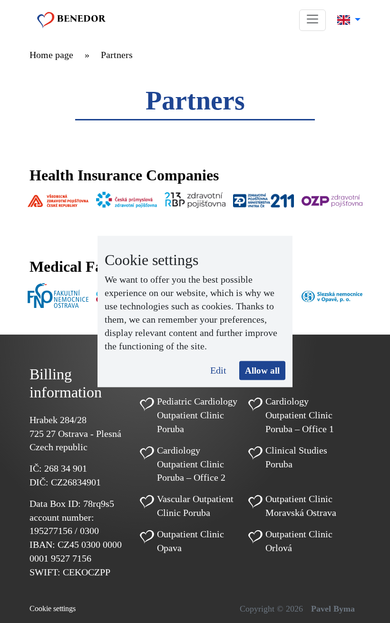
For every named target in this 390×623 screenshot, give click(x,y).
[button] (312, 20)
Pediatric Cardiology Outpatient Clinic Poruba (197, 415)
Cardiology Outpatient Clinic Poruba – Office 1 (299, 415)
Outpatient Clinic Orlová (298, 541)
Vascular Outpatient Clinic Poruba (195, 506)
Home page (51, 54)
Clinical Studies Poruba (296, 457)
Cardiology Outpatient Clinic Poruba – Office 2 (191, 464)
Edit (218, 370)
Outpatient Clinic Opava (190, 541)
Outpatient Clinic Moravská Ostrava (300, 506)
